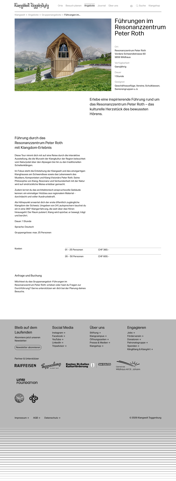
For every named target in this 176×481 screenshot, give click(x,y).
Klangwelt (20, 15)
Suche (142, 6)
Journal (102, 6)
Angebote (33, 15)
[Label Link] (19, 398)
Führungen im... (72, 15)
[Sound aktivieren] (131, 6)
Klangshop (154, 6)
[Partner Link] (25, 366)
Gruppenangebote (51, 15)
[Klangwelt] (32, 6)
